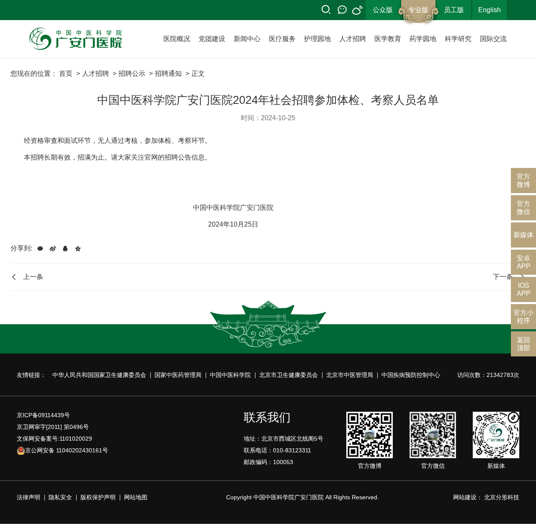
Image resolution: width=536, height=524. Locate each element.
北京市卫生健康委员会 (288, 375)
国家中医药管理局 (178, 375)
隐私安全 (60, 497)
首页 (65, 73)
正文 (198, 73)
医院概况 (176, 38)
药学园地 (423, 38)
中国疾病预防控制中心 (410, 375)
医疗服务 (282, 38)
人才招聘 (352, 38)
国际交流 (493, 38)
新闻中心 (247, 38)
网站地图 (135, 497)
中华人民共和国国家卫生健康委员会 (99, 375)
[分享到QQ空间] (78, 248)
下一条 (503, 276)
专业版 (418, 9)
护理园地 (317, 38)
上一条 (33, 276)
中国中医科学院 (230, 375)
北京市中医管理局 (349, 375)
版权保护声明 (98, 497)
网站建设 (465, 497)
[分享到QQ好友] (65, 248)
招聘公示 (132, 73)
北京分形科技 (501, 497)
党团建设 (211, 38)
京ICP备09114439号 (43, 415)
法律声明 (28, 497)
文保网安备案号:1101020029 (54, 438)
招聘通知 (168, 73)
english (489, 9)
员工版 (454, 9)
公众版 (383, 9)
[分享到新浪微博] (52, 248)
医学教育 (387, 38)
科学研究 (458, 38)
